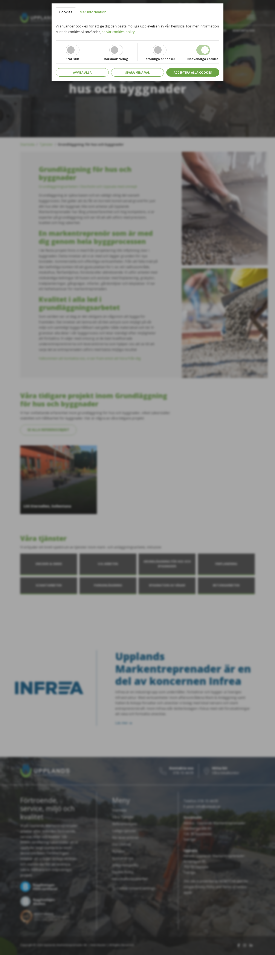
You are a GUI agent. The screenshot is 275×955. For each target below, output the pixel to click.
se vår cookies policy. (118, 31)
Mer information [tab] (92, 12)
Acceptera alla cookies (193, 72)
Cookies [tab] (65, 12)
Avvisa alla (82, 72)
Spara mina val (137, 72)
